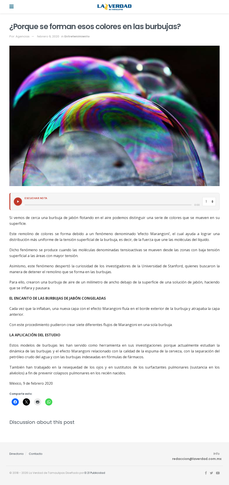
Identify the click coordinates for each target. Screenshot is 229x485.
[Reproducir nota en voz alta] (18, 201)
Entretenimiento (77, 36)
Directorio (16, 454)
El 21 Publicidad (95, 473)
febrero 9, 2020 (48, 36)
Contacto (35, 454)
